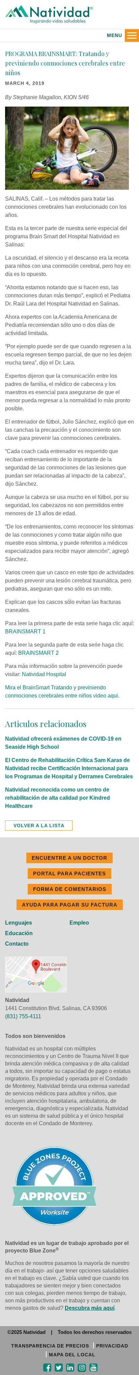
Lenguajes (18, 923)
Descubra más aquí (89, 1308)
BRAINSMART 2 (38, 653)
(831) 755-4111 (23, 1016)
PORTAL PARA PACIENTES (69, 873)
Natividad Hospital (44, 674)
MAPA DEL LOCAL (72, 1354)
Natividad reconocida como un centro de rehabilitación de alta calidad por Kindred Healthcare (57, 798)
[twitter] (59, 1367)
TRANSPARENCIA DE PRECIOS (50, 1346)
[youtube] (93, 1367)
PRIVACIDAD (112, 1346)
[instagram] (82, 1368)
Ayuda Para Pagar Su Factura (69, 905)
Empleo (79, 923)
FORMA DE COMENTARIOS (69, 889)
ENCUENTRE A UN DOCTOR (69, 858)
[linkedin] (70, 1367)
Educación (19, 933)
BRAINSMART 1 (25, 631)
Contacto (17, 944)
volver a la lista (38, 825)
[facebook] (47, 1367)
